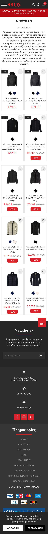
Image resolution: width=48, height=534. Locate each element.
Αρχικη (24, 439)
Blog (24, 455)
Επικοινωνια (24, 450)
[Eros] (14, 4)
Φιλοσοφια (24, 445)
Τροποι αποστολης (24, 466)
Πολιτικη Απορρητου (24, 481)
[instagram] (24, 417)
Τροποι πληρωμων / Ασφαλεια (24, 476)
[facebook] (17, 417)
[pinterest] (31, 417)
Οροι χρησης (24, 460)
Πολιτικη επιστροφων (24, 471)
